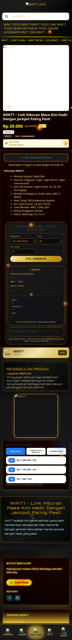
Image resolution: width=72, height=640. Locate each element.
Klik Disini (39, 214)
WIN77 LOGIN (18, 40)
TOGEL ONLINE (48, 28)
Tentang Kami (15, 622)
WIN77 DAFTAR (35, 40)
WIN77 (8, 24)
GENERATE (36, 259)
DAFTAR (36, 635)
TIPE (39, 237)
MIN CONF (15, 247)
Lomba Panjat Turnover (36, 452)
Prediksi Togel (56, 452)
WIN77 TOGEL (40, 24)
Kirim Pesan (21, 582)
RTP (50, 634)
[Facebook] (9, 598)
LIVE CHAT (63, 634)
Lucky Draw (15, 452)
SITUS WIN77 (21, 24)
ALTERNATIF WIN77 (16, 32)
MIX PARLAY (30, 28)
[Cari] (6, 16)
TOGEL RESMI (13, 28)
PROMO (8, 634)
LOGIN (22, 634)
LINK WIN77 (58, 24)
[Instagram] (17, 598)
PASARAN (15, 237)
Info (62, 353)
